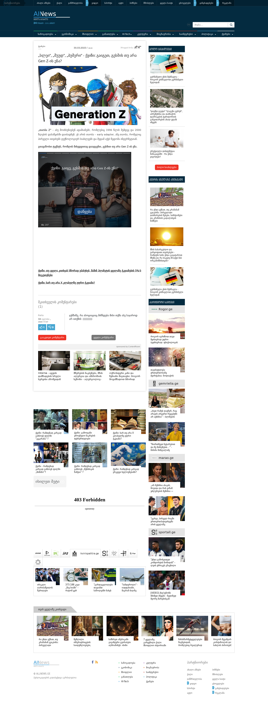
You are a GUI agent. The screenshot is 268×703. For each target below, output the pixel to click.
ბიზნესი (133, 3)
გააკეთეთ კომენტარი (52, 337)
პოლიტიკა (207, 34)
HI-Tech (126, 34)
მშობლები (148, 3)
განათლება (108, 34)
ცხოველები (185, 3)
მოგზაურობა (164, 34)
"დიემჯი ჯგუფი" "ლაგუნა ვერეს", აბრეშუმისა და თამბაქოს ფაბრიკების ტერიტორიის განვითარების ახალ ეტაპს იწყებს (166, 117)
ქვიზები (226, 34)
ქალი (59, 3)
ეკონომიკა (68, 34)
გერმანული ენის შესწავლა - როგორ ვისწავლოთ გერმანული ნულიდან (166, 80)
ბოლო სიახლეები (166, 167)
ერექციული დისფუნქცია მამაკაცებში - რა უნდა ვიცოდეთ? (162, 154)
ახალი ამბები (43, 3)
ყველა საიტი (166, 3)
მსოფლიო (88, 34)
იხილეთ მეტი (48, 481)
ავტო (120, 3)
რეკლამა (226, 3)
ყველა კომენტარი (104, 337)
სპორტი (108, 3)
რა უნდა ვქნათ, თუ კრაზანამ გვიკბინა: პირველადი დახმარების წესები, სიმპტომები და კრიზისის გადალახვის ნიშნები (166, 215)
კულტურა (142, 34)
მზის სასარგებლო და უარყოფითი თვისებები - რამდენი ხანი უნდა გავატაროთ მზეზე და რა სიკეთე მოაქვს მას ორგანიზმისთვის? (166, 255)
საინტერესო (186, 34)
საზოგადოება (45, 34)
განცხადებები (206, 3)
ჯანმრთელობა (75, 3)
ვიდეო (95, 3)
